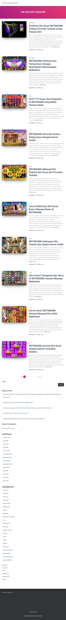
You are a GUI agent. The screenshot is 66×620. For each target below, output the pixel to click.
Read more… (56, 47)
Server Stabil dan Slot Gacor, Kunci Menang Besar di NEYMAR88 (44, 209)
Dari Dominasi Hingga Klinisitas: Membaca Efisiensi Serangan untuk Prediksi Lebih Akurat (27, 408)
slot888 (5, 543)
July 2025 (5, 470)
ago (39, 49)
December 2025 (7, 454)
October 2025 (6, 460)
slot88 (4, 540)
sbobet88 (5, 513)
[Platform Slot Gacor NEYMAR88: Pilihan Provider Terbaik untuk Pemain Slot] (14, 29)
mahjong (5, 496)
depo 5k (4, 579)
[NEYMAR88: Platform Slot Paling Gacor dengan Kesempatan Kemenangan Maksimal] (14, 63)
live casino (6, 493)
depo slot (4, 565)
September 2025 (7, 464)
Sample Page (33, 611)
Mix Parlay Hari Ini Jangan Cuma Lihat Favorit (15, 413)
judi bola (5, 490)
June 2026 (6, 444)
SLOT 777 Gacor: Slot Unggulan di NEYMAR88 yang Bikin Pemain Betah (45, 102)
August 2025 (6, 467)
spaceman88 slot (7, 560)
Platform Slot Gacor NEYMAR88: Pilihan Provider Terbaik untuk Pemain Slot (46, 28)
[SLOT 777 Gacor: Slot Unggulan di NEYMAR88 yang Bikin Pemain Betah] (14, 101)
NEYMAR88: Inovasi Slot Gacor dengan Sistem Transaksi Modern (45, 348)
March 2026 (6, 450)
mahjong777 (5, 573)
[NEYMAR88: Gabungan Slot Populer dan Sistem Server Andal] (14, 245)
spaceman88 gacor (8, 556)
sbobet (5, 510)
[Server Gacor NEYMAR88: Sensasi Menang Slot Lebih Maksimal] (14, 314)
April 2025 (5, 480)
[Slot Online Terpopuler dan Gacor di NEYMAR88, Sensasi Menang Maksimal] (14, 278)
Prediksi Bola (6, 506)
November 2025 (7, 457)
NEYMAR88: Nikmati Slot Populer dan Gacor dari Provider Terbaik (45, 172)
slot (30, 96)
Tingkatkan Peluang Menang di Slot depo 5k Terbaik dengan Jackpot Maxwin (24, 418)
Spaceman (6, 546)
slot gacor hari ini (7, 530)
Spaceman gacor (7, 550)
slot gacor (5, 526)
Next (39, 376)
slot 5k (4, 570)
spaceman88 (6, 553)
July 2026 (5, 440)
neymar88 (32, 22)
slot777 (5, 536)
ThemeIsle (39, 616)
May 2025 (5, 477)
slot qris (5, 533)
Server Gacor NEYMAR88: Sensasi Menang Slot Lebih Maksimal (43, 313)
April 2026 (5, 447)
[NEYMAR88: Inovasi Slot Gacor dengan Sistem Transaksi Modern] (14, 349)
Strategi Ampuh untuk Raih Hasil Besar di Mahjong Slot (18, 402)
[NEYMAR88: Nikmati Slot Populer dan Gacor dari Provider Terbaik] (14, 172)
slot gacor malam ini (7, 592)
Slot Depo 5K (6, 523)
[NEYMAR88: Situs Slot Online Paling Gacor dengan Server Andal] (14, 138)
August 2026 (6, 437)
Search (4, 381)
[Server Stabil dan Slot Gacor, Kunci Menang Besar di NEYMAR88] (14, 208)
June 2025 (6, 474)
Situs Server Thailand (9, 516)
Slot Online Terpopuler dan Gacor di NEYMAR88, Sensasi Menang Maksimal (46, 278)
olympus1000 (6, 503)
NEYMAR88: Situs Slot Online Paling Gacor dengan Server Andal (44, 137)
